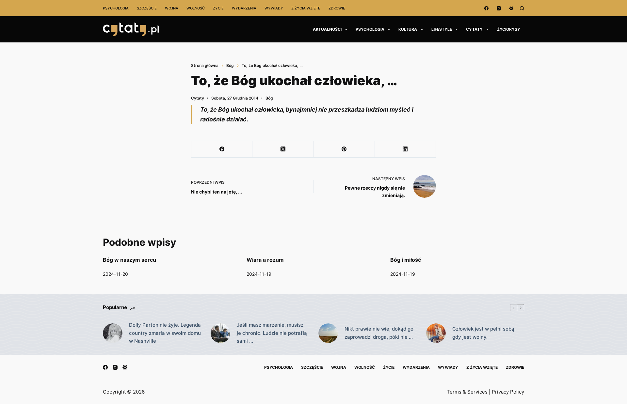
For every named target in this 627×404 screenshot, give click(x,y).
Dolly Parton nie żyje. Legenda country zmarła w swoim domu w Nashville (165, 333)
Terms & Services (467, 392)
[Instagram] (499, 8)
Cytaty (474, 29)
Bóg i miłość (405, 259)
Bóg (269, 98)
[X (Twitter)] (283, 149)
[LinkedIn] (405, 149)
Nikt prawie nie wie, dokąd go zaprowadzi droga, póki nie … (379, 333)
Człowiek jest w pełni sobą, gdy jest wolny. (484, 333)
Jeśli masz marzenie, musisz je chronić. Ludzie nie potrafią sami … (272, 333)
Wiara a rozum (265, 259)
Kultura (407, 29)
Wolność (195, 8)
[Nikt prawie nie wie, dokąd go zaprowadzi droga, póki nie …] (328, 333)
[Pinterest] (344, 149)
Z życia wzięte (305, 8)
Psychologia (116, 8)
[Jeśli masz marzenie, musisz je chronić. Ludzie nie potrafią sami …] (220, 333)
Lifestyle (441, 29)
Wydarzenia (244, 8)
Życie (218, 8)
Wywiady (274, 8)
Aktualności (327, 29)
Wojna (171, 8)
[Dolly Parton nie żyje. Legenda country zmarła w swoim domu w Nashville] (112, 333)
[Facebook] (486, 8)
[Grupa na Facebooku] (511, 8)
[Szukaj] (522, 8)
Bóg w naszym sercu (129, 259)
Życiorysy (508, 29)
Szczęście (147, 8)
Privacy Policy (508, 392)
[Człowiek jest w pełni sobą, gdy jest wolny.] (436, 333)
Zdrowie (337, 8)
